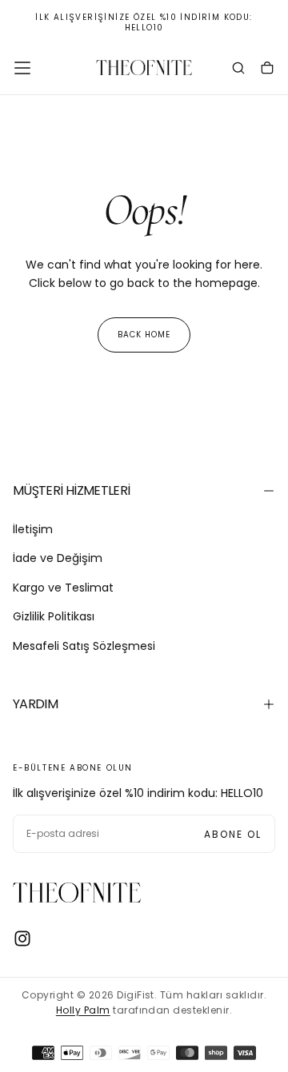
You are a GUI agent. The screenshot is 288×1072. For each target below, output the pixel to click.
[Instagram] (22, 938)
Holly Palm (83, 1010)
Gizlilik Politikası (53, 616)
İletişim (33, 529)
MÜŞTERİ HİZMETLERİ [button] (71, 490)
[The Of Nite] (77, 892)
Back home (144, 335)
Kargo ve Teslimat (63, 588)
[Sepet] (267, 69)
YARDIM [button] (35, 704)
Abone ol (233, 834)
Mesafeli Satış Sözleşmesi (84, 646)
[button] (22, 68)
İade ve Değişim (57, 558)
